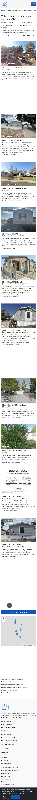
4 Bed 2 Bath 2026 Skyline (12, 140)
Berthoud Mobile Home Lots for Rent (12, 684)
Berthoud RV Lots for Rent (9, 690)
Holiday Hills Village (14, 344)
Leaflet (24, 645)
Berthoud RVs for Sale (7, 693)
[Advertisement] (18, 581)
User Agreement (6, 763)
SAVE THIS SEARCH (18, 612)
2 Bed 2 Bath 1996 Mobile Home (14, 405)
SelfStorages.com (6, 779)
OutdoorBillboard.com (7, 784)
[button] (15, 623)
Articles (3, 730)
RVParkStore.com (6, 776)
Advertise (4, 757)
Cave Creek (11, 248)
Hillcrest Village (12, 510)
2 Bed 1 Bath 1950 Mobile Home (14, 68)
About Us (4, 755)
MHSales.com (5, 781)
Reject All (6, 797)
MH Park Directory (7, 744)
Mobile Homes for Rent (8, 727)
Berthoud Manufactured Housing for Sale (13, 682)
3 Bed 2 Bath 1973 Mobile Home (14, 451)
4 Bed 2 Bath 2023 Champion (13, 282)
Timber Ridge (12, 154)
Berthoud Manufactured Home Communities (14, 687)
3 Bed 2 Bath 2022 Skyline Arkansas (15, 330)
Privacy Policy (5, 760)
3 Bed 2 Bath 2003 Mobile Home (14, 188)
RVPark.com (5, 773)
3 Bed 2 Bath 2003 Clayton (12, 234)
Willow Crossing (13, 296)
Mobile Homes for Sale (8, 724)
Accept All (15, 797)
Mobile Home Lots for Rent (9, 740)
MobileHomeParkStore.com (9, 717)
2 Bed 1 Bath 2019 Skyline (11, 496)
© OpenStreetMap (31, 645)
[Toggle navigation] (33, 4)
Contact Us (4, 752)
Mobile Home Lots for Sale (9, 738)
